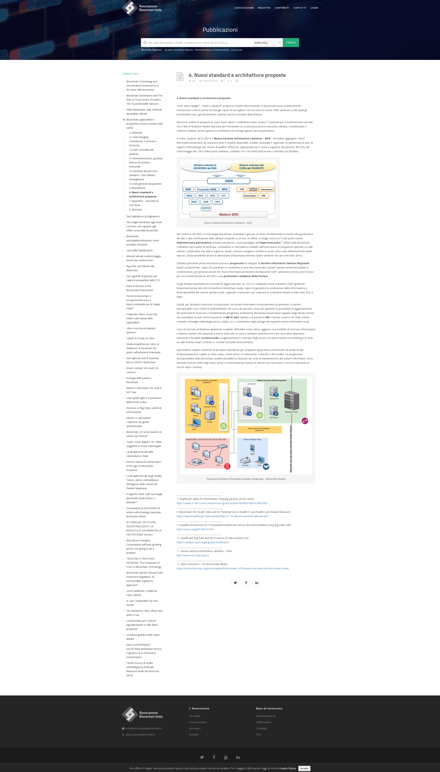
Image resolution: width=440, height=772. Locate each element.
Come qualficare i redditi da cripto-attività (141, 593)
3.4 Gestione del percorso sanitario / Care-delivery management (143, 175)
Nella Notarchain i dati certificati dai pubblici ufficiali (144, 111)
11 (271, 138)
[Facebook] (214, 757)
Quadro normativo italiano (178, 49)
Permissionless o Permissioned (212, 49)
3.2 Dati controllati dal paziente (141, 151)
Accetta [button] (304, 768)
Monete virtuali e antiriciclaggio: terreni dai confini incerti (143, 258)
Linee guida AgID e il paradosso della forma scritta (144, 400)
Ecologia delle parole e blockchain (138, 380)
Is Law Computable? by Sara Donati (142, 603)
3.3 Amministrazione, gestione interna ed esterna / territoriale (146, 162)
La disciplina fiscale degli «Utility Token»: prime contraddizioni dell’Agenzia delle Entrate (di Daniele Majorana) (143, 482)
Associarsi (195, 728)
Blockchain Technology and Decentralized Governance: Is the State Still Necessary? (142, 85)
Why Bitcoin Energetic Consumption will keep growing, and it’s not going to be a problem (144, 546)
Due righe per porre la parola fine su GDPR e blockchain (142, 360)
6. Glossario (135, 209)
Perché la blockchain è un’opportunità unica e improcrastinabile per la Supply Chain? (143, 302)
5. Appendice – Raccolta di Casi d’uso (143, 203)
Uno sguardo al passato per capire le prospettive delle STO (143, 278)
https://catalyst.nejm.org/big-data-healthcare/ (203, 542)
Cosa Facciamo (198, 722)
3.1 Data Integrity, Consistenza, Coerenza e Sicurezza (143, 141)
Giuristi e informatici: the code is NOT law (144, 390)
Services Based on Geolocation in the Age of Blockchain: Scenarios (143, 466)
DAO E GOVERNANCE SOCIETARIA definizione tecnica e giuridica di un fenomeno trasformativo (143, 651)
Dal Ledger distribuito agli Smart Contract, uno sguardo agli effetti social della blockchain (144, 226)
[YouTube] (226, 757)
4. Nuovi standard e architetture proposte (143, 194)
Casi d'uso (236, 49)
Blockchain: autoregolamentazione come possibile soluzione (142, 240)
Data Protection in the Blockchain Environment (139, 288)
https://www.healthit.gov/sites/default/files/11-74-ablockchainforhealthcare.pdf (222, 516)
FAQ (258, 734)
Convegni (261, 728)
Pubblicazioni (263, 722)
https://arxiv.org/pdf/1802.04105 (195, 529)
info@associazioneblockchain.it (144, 728)
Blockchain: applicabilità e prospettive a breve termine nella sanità (144, 123)
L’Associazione (244, 8)
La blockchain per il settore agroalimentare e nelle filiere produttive (142, 625)
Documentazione (266, 716)
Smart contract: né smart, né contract (142, 370)
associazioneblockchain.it (140, 734)
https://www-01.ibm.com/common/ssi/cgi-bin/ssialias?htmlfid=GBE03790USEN (222, 503)
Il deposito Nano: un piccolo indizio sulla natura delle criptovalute (141, 318)
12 (281, 242)
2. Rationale (135, 132)
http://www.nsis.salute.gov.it (193, 555)
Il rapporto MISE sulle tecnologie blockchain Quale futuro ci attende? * (144, 498)
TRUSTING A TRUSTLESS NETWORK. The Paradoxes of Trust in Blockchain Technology (143, 562)
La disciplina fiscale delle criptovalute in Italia (139, 454)
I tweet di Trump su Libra (140, 338)
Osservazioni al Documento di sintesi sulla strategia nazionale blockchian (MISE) (143, 512)
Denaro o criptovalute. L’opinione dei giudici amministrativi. (138, 422)
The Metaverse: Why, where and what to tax (144, 613)
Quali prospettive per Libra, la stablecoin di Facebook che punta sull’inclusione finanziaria (143, 348)
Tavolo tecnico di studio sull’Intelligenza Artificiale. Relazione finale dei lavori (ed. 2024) (142, 669)
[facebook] (246, 583)
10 (267, 121)
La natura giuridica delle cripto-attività (143, 637)
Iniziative (264, 8)
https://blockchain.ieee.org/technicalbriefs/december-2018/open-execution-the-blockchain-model (233, 568)
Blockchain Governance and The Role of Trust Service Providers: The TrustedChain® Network (144, 99)
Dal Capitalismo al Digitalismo (143, 216)
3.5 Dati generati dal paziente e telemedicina (145, 185)
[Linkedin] (238, 757)
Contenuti (282, 8)
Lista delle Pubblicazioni (139, 250)
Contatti (299, 8)
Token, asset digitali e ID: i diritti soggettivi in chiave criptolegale (144, 444)
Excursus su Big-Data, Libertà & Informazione (144, 410)
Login (314, 8)
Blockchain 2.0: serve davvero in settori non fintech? (144, 434)
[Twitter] (202, 757)
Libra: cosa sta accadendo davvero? (140, 330)
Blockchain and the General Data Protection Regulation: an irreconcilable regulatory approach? (144, 579)
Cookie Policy (287, 768)
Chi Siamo (195, 716)
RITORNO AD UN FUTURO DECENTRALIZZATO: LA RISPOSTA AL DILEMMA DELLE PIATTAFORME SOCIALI (144, 528)
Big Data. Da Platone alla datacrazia (140, 268)
